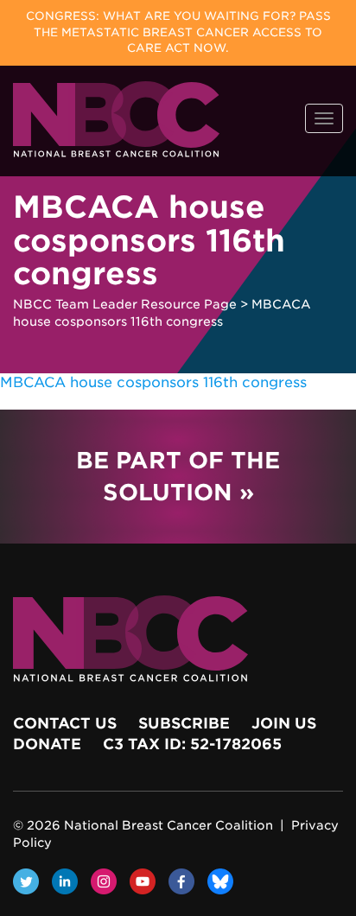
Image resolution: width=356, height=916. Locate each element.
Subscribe (184, 723)
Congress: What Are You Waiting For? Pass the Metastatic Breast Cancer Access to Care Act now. (178, 32)
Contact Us (65, 723)
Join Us (283, 723)
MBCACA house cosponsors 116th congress (153, 382)
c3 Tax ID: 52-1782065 (192, 744)
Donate (47, 744)
